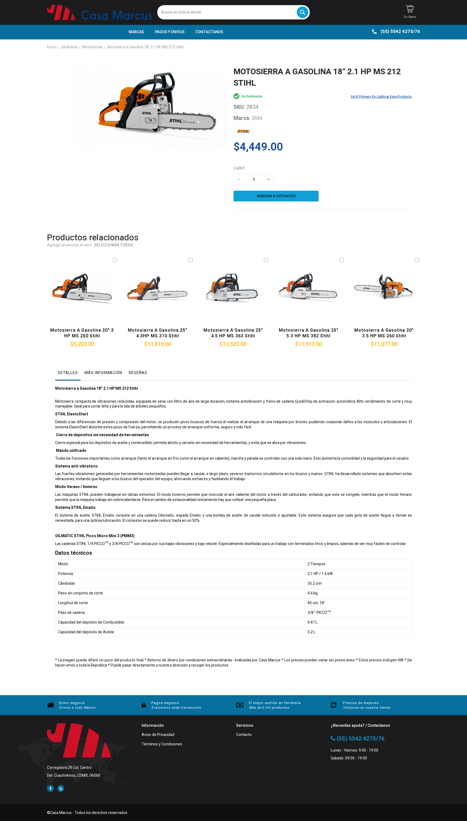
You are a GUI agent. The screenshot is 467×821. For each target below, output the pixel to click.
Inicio (51, 47)
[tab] (68, 374)
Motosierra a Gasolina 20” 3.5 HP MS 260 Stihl (384, 333)
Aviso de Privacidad (158, 735)
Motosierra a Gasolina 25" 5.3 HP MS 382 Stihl (308, 333)
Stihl (257, 118)
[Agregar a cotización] (81, 295)
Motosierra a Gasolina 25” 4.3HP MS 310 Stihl (157, 333)
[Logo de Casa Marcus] (99, 12)
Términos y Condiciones (162, 744)
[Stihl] (243, 131)
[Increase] (268, 179)
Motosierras (92, 47)
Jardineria (69, 47)
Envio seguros (72, 702)
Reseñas (138, 373)
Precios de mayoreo (361, 702)
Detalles (68, 373)
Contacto (244, 735)
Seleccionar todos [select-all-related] (113, 245)
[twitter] (60, 788)
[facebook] (50, 788)
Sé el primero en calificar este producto (381, 96)
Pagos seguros (165, 702)
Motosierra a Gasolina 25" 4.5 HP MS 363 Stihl (233, 333)
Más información (103, 373)
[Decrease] (239, 179)
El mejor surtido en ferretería (275, 702)
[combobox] (233, 12)
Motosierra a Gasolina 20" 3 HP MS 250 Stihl (82, 333)
